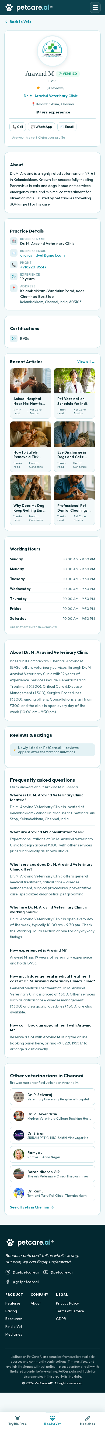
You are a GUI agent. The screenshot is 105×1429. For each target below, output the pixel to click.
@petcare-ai (61, 1272)
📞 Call (17, 127)
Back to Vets (20, 22)
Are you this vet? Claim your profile (38, 137)
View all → (86, 361)
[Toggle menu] (95, 7)
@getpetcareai (25, 1272)
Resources (14, 1318)
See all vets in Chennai (29, 1207)
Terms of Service (70, 1311)
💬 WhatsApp (41, 127)
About (36, 1303)
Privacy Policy (67, 1303)
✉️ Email (67, 127)
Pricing (11, 1311)
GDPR (61, 1318)
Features (12, 1303)
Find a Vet (13, 1326)
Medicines (13, 1334)
